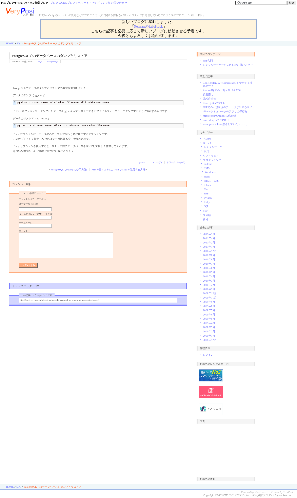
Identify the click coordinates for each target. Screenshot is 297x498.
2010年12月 (210, 251)
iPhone (208, 185)
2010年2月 (209, 284)
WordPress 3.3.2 (263, 492)
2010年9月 (209, 255)
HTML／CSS (211, 180)
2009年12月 (210, 293)
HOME (10, 43)
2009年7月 (209, 310)
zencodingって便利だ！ (216, 119)
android (208, 163)
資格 (205, 219)
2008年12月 (210, 339)
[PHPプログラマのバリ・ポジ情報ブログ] (20, 15)
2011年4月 (209, 238)
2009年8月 (209, 306)
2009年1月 (209, 335)
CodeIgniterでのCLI (214, 102)
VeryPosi (288, 492)
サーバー (208, 143)
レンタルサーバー (214, 146)
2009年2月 (209, 331)
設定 (206, 151)
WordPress (210, 171)
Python (208, 197)
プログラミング (212, 160)
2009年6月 (209, 314)
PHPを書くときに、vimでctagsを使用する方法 (118, 169)
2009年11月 (210, 297)
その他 (207, 138)
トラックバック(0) (176, 162)
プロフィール (75, 2)
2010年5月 (209, 272)
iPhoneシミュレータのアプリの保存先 (225, 111)
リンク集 (105, 2)
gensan (142, 162)
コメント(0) (156, 162)
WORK (63, 2)
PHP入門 (208, 60)
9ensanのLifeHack (148, 26)
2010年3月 (209, 280)
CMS (207, 168)
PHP (206, 193)
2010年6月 (209, 267)
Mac (206, 189)
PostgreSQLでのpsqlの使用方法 (69, 169)
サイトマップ (91, 2)
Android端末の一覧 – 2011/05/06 (222, 90)
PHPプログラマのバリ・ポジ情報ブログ (246, 495)
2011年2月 (209, 242)
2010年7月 (209, 263)
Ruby (207, 202)
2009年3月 (209, 327)
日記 (205, 210)
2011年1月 (209, 246)
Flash (207, 176)
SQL (18, 43)
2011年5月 (209, 234)
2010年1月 (209, 289)
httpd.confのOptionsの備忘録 (219, 115)
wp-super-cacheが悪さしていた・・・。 (226, 124)
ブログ (54, 2)
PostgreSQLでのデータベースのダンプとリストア (49, 56)
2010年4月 (209, 276)
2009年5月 (209, 318)
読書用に (208, 94)
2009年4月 (209, 323)
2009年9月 (209, 301)
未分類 (207, 215)
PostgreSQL (52, 61)
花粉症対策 (209, 98)
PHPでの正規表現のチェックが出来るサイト (229, 107)
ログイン (208, 354)
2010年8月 (209, 259)
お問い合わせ (119, 2)
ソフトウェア (211, 155)
